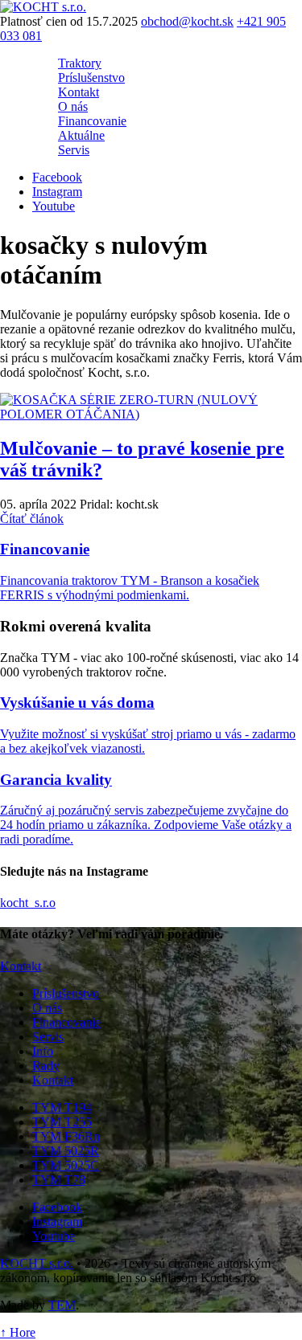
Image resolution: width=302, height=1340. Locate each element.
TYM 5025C (65, 1165)
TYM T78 (58, 1180)
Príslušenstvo (91, 77)
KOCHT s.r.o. (36, 1263)
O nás (73, 106)
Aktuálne (81, 135)
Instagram (57, 191)
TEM (62, 1305)
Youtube (53, 206)
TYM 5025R (65, 1151)
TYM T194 (62, 1107)
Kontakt (78, 92)
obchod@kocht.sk (187, 21)
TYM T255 (62, 1122)
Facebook (57, 177)
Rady (46, 1065)
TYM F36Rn (66, 1136)
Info (42, 1051)
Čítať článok (32, 518)
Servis (73, 150)
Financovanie (92, 121)
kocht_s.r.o (28, 902)
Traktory (79, 63)
